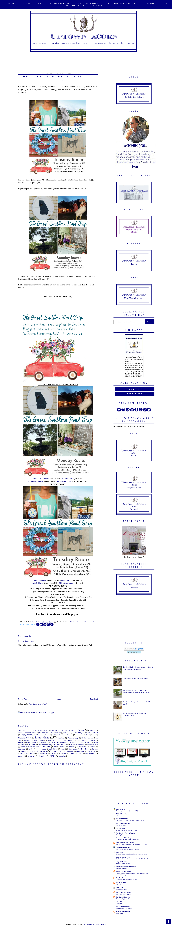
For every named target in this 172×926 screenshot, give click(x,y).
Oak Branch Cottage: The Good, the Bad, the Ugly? (130, 820)
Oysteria (92, 740)
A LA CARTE (120, 887)
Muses (26, 740)
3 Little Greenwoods (66, 583)
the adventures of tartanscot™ (126, 867)
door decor (85, 749)
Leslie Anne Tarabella (123, 847)
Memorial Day (73, 738)
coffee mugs (41, 749)
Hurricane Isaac (43, 735)
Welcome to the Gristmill (123, 863)
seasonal (21, 756)
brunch (62, 747)
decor (62, 749)
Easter (81, 730)
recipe (79, 753)
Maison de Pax (67, 580)
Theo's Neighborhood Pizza (30, 747)
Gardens (58, 733)
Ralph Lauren (31, 742)
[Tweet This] (41, 626)
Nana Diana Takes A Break (125, 843)
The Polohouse (121, 883)
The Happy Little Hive (123, 897)
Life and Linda (120, 828)
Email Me (135, 394)
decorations (73, 749)
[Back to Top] (168, 921)
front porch (33, 751)
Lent (88, 735)
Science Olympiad (58, 742)
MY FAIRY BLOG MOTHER (95, 924)
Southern (90, 622)
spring (51, 756)
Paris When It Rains (121, 889)
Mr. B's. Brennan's (87, 738)
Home (11, 3)
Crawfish (53, 730)
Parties (151, 3)
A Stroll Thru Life (121, 814)
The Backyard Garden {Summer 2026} (127, 811)
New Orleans (38, 740)
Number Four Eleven (123, 911)
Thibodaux (46, 747)
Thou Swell (119, 852)
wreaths (62, 756)
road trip (74, 622)
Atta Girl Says (38, 583)
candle (71, 747)
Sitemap (97, 5)
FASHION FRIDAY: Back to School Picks (127, 839)
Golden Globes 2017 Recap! (124, 908)
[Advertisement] (86, 61)
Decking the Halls (67, 730)
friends (23, 751)
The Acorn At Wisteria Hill (122, 3)
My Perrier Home (59, 3)
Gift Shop (66, 733)
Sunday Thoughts (121, 825)
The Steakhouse (92, 745)
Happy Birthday (27, 735)
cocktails (21, 749)
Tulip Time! (119, 903)
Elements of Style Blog (123, 838)
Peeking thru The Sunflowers (125, 833)
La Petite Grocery (66, 735)
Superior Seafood (77, 745)
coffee (31, 749)
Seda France (85, 742)
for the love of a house (123, 871)
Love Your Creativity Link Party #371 (126, 830)
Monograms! (119, 913)
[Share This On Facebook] (38, 626)
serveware (32, 756)
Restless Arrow (67, 479)
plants (72, 753)
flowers (95, 749)
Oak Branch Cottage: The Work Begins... (136, 679)
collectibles (53, 749)
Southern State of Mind (41, 479)
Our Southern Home (63, 481)
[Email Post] (55, 622)
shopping (42, 756)
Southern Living (45, 745)
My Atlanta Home (88, 3)
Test (117, 815)
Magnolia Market (121, 862)
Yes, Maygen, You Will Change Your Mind (127, 849)
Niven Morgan (53, 740)
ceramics (82, 747)
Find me (118, 884)
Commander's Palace (38, 730)
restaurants (89, 753)
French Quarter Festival (27, 733)
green (44, 751)
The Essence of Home (123, 892)
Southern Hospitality (35, 481)
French (92, 730)
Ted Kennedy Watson (123, 823)
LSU (54, 735)
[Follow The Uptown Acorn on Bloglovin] (134, 650)
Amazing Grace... (121, 835)
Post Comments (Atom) (38, 704)
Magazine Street (24, 738)
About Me (135, 389)
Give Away (78, 733)
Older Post (94, 699)
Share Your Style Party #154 (124, 894)
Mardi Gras (42, 737)
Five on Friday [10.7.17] (122, 899)
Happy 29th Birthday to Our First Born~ (127, 879)
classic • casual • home (123, 857)
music (20, 753)
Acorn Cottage (32, 3)
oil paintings (30, 753)
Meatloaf (61, 738)
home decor (56, 751)
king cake (69, 751)
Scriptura (73, 742)
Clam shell (22, 730)
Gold (88, 733)
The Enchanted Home (123, 907)
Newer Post (22, 699)
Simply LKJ (120, 878)
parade (63, 753)
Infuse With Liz (121, 902)
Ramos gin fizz (44, 742)
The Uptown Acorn (122, 819)
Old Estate (81, 740)
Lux (94, 735)
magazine (91, 751)
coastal (92, 747)
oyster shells (43, 753)
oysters (54, 753)
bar (55, 747)
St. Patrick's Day (60, 745)
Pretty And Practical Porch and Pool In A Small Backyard (132, 859)
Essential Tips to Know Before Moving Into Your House (131, 854)
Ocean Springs (67, 740)
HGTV (95, 733)
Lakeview (79, 735)
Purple (20, 742)
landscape (80, 751)
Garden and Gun (45, 733)
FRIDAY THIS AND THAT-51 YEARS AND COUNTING (131, 844)
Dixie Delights (120, 809)
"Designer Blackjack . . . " (123, 868)
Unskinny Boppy (39, 580)
